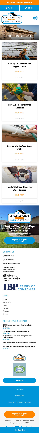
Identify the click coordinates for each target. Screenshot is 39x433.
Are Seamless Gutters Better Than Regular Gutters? (19, 347)
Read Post (19, 72)
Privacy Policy (19, 396)
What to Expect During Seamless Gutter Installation (19, 342)
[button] (35, 18)
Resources (6, 311)
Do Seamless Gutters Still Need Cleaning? (16, 331)
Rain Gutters (7, 302)
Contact (5, 314)
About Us (6, 308)
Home (5, 299)
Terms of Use (19, 389)
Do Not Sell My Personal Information (19, 402)
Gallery (5, 305)
